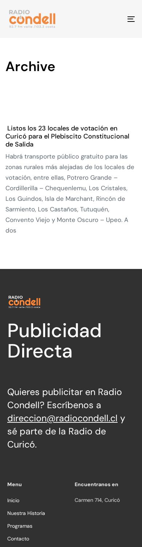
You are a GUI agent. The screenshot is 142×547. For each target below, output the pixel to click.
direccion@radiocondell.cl (62, 418)
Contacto (18, 538)
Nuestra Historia (26, 513)
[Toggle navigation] (113, 19)
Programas (19, 526)
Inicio (13, 500)
